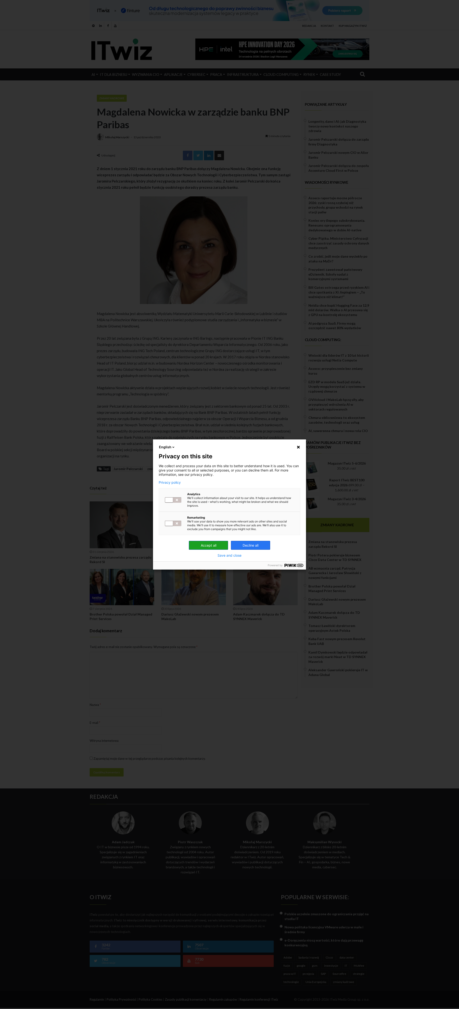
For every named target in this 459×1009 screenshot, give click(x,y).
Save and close (229, 555)
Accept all (208, 545)
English (165, 447)
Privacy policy (170, 482)
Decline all (250, 545)
